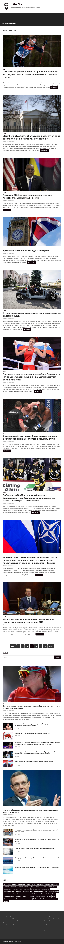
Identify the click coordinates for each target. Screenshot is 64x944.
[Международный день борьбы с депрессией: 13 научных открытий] (8, 864)
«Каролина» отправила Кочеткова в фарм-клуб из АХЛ (32, 733)
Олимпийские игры (9, 896)
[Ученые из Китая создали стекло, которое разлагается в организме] (8, 873)
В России (43, 886)
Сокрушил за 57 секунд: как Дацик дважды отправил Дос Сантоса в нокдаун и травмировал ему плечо (30, 437)
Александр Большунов (10, 886)
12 (27, 646)
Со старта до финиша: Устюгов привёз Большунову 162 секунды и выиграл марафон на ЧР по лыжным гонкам (30, 74)
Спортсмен (29, 898)
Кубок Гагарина (35, 889)
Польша (32, 896)
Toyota (33, 884)
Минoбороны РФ (27, 891)
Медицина (18, 891)
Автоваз (47, 884)
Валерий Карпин (52, 886)
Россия (49, 896)
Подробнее (54, 87)
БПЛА (31, 886)
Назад (13, 646)
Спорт (4, 69)
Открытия (18, 896)
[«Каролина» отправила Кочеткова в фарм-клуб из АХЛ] (8, 739)
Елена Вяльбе (7, 889)
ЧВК (40, 898)
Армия (4, 133)
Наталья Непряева (54, 891)
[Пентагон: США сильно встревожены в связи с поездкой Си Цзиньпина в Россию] (32, 175)
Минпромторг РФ (38, 891)
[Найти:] (32, 657)
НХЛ (46, 891)
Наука (4, 807)
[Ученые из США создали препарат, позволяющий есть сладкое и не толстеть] (8, 845)
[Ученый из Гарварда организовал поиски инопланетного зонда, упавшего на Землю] (32, 806)
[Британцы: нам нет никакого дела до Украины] (32, 232)
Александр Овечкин (23, 886)
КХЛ (21, 889)
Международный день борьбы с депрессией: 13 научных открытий (36, 858)
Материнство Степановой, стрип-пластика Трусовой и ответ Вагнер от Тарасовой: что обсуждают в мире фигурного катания (37, 743)
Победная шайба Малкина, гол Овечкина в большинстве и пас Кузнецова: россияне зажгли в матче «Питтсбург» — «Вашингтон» (29, 498)
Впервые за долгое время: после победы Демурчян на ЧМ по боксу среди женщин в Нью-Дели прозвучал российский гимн (31, 377)
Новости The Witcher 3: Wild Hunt (45, 894)
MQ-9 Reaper (21, 884)
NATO (28, 884)
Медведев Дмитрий (9, 891)
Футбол (35, 898)
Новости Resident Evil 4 (28, 894)
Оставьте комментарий (8, 80)
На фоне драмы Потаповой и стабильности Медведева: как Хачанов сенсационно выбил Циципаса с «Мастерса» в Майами (37, 752)
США (53, 896)
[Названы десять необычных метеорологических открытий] (8, 854)
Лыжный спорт (45, 889)
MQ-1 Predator (12, 884)
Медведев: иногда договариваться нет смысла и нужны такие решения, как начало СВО (28, 620)
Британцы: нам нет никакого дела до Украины (27, 250)
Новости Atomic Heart (14, 894)
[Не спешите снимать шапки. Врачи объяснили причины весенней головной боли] (8, 836)
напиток (6, 901)
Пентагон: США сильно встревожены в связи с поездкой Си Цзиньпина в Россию (27, 196)
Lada (5, 884)
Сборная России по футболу (11, 898)
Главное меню (10, 24)
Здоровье (15, 889)
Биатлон (37, 886)
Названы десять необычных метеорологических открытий (34, 848)
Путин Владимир (40, 896)
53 (45, 646)
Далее (51, 646)
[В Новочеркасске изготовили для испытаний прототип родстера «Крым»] (32, 290)
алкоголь (54, 898)
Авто (4, 310)
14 (36, 646)
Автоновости (54, 884)
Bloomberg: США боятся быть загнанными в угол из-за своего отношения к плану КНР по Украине (31, 137)
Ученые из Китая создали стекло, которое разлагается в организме (36, 867)
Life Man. (18, 4)
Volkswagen (40, 884)
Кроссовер (27, 889)
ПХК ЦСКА (25, 896)
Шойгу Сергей (46, 898)
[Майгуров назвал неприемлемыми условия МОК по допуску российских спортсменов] (8, 767)
